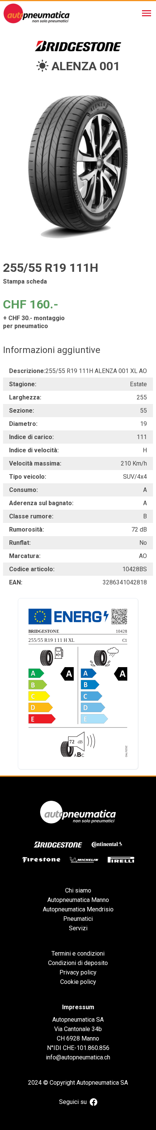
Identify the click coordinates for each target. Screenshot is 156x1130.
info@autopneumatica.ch (78, 1057)
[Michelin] (84, 860)
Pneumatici (78, 918)
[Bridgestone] (58, 845)
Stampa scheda (25, 281)
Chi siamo (78, 890)
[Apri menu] (146, 13)
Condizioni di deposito (78, 963)
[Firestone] (41, 860)
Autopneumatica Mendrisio (78, 909)
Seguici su (73, 1101)
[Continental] (107, 845)
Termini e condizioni (78, 953)
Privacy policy (78, 972)
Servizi (78, 928)
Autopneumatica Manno (78, 899)
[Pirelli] (121, 860)
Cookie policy (78, 981)
